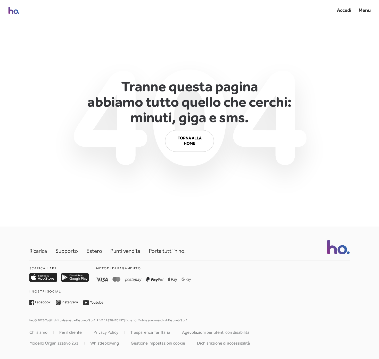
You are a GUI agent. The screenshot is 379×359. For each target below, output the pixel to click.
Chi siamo (38, 332)
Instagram (69, 302)
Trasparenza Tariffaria (150, 332)
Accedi (344, 10)
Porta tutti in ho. (167, 251)
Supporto (66, 251)
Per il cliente (70, 332)
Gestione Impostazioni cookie (158, 343)
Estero (94, 251)
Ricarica (38, 251)
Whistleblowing (104, 343)
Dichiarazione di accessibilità (223, 343)
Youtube (96, 302)
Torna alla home (190, 141)
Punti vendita (125, 251)
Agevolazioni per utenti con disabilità (215, 332)
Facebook (42, 302)
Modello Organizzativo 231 (53, 343)
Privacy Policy (106, 332)
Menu (365, 10)
